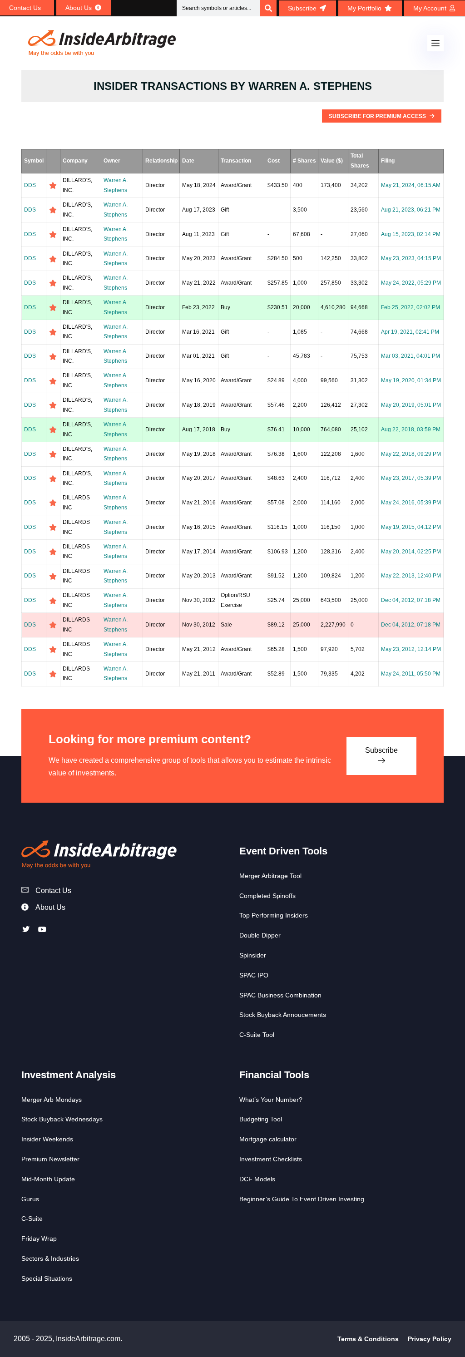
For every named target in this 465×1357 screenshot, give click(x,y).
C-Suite (32, 1218)
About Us (50, 907)
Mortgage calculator (268, 1139)
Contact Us (53, 890)
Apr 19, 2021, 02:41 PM (410, 332)
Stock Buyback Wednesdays (62, 1119)
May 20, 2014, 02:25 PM (411, 551)
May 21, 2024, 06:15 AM (410, 185)
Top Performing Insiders (273, 915)
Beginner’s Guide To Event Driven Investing (301, 1199)
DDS (30, 185)
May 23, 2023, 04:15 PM (411, 258)
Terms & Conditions (368, 1338)
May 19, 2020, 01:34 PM (411, 380)
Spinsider (252, 955)
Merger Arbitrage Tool (270, 875)
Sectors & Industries (50, 1258)
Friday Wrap (39, 1238)
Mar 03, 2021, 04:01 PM (410, 356)
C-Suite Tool (256, 1034)
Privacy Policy (429, 1338)
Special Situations (46, 1278)
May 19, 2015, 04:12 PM (411, 527)
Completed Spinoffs (267, 895)
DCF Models (257, 1179)
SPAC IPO (253, 975)
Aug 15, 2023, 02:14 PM (410, 234)
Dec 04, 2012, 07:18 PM (410, 600)
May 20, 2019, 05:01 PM (411, 405)
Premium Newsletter (50, 1159)
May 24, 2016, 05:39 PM (411, 502)
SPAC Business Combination (280, 995)
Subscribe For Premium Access (378, 116)
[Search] (268, 8)
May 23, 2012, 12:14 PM (411, 649)
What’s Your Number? (270, 1099)
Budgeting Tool (260, 1119)
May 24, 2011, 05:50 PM (410, 674)
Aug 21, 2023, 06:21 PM (410, 210)
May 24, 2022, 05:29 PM (411, 283)
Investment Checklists (270, 1159)
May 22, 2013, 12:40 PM (411, 575)
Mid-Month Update (48, 1179)
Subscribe (381, 750)
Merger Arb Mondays (51, 1099)
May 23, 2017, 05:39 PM (411, 478)
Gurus (30, 1199)
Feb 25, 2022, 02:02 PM (410, 307)
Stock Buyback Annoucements (282, 1014)
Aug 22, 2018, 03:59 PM (410, 429)
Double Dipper (260, 935)
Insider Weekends (47, 1139)
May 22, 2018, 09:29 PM (411, 454)
